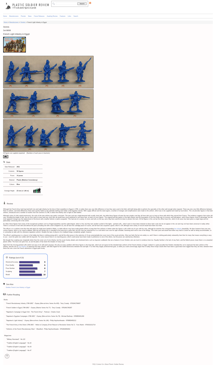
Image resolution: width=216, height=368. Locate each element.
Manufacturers (14, 16)
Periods (23, 16)
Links (69, 16)
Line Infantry (22, 246)
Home (5, 16)
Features (62, 16)
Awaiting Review (52, 16)
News (30, 16)
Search (75, 16)
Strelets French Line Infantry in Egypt (18, 287)
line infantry (178, 229)
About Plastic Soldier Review (114, 364)
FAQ (93, 364)
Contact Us (100, 364)
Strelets (23, 22)
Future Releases (39, 16)
